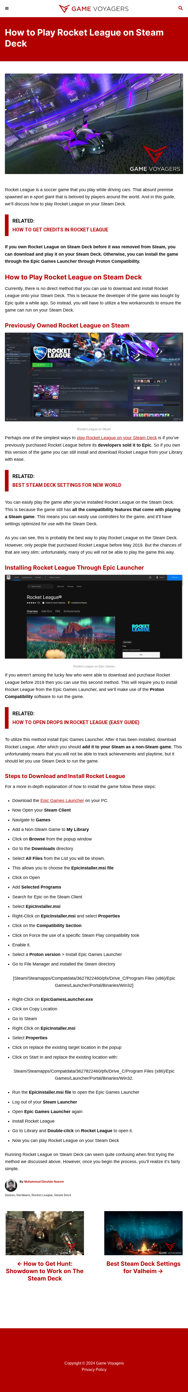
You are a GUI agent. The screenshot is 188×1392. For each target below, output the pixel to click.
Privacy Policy (94, 1369)
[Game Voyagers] (94, 8)
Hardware (23, 1195)
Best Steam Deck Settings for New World (66, 485)
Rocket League (42, 1195)
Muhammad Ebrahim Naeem (44, 1181)
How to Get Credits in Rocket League (60, 230)
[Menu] (7, 8)
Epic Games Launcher (62, 800)
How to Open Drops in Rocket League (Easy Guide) (76, 722)
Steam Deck (62, 1195)
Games (10, 1195)
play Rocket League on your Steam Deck (117, 437)
